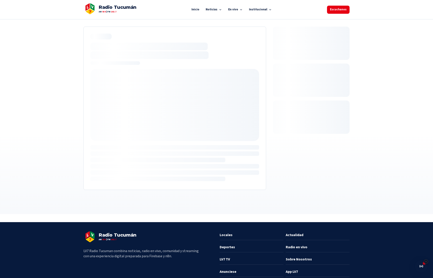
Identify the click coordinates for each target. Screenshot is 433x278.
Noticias (211, 9)
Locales (226, 234)
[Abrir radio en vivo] (421, 266)
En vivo (233, 9)
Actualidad (294, 234)
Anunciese (228, 271)
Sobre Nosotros (299, 259)
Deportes (227, 247)
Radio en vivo (296, 247)
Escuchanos (338, 9)
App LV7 (292, 271)
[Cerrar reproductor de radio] (426, 261)
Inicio (195, 9)
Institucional (258, 9)
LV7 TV (225, 259)
